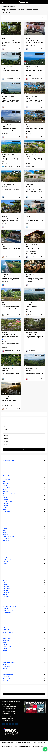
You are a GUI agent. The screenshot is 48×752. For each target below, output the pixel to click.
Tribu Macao (5, 600)
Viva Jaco (5, 563)
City (4, 426)
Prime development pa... (32, 368)
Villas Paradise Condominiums (8, 559)
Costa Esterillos (6, 578)
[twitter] (7, 724)
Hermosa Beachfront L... (8, 124)
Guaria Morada (6, 513)
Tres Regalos (5, 491)
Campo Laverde (6, 608)
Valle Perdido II (6, 629)
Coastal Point (5, 471)
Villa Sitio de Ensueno (7, 672)
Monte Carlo (5, 534)
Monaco (4, 532)
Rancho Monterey (6, 596)
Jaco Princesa (5, 520)
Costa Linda (5, 503)
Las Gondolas (5, 620)
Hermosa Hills (5, 614)
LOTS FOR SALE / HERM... (32, 66)
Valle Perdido (5, 627)
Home (2, 6)
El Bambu (5, 668)
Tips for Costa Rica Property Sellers (9, 708)
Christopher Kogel (31, 350)
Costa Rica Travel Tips (6, 704)
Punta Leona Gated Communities (9, 662)
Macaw (4, 530)
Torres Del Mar (5, 555)
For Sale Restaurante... (31, 274)
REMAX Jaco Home (26, 742)
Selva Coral (5, 546)
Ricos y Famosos (6, 542)
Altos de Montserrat (6, 640)
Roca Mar (5, 598)
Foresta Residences (6, 511)
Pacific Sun (5, 659)
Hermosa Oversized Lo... (8, 154)
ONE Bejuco (5, 594)
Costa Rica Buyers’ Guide (34, 750)
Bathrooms (6, 438)
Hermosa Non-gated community (8, 632)
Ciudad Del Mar (6, 499)
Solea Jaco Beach (6, 485)
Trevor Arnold (30, 48)
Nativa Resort (5, 680)
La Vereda (5, 524)
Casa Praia (5, 497)
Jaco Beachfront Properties (7, 709)
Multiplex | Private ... (7, 332)
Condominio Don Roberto (8, 501)
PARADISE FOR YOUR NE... (8, 96)
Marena (4, 481)
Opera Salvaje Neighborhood (8, 625)
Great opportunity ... (7, 37)
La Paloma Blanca (6, 479)
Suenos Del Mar (6, 549)
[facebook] (3, 724)
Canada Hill (5, 574)
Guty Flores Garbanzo (9, 78)
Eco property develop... (31, 302)
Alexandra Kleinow (8, 166)
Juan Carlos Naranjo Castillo (33, 78)
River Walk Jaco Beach (7, 544)
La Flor (4, 477)
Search (24, 449)
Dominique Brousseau (9, 136)
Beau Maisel (7, 197)
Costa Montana (6, 676)
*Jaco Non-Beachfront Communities (9, 493)
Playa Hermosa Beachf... (32, 244)
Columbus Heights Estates (8, 610)
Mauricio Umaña (8, 48)
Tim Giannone (7, 226)
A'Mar (4, 462)
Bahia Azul (5, 466)
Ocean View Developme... (8, 184)
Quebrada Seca (6, 540)
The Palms (5, 489)
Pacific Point (5, 483)
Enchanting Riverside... (8, 368)
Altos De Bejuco (6, 572)
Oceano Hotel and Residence (8, 536)
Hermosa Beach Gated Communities (9, 606)
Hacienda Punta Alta (7, 678)
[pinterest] (10, 724)
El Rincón (5, 582)
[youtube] (13, 724)
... (3, 43)
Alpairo (4, 664)
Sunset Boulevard (6, 551)
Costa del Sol (5, 576)
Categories (9, 17)
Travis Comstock (31, 136)
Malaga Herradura (6, 656)
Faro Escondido (6, 644)
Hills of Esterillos (6, 586)
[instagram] (16, 724)
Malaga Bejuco (6, 592)
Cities (19, 17)
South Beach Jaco (6, 487)
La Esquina (5, 618)
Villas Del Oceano (6, 602)
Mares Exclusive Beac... (31, 215)
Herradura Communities (7, 638)
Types (3, 17)
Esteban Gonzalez (8, 378)
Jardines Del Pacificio (7, 588)
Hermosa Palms (6, 616)
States (14, 17)
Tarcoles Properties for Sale (7, 720)
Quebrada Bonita (6, 538)
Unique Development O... (32, 332)
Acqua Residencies (6, 464)
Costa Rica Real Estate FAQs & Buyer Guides (11, 701)
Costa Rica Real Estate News (8, 703)
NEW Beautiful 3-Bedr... (31, 184)
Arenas (4, 642)
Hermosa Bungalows (7, 612)
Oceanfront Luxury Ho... (8, 396)
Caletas (4, 568)
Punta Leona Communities (7, 718)
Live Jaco (5, 528)
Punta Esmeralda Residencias (8, 670)
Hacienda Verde (6, 515)
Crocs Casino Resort (7, 473)
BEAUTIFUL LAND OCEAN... (9, 66)
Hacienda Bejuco (6, 584)
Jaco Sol (4, 522)
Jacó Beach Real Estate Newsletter (9, 706)
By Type (5, 423)
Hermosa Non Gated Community (28, 17)
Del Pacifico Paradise (7, 580)
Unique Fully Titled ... (7, 274)
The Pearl (5, 553)
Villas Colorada (6, 557)
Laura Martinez (31, 197)
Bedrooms (6, 435)
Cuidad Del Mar (6, 505)
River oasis (28, 37)
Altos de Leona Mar (6, 666)
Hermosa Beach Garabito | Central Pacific (10, 715)
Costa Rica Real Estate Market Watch (33, 746)
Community (6, 429)
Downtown (5, 509)
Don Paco (5, 507)
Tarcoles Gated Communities (8, 674)
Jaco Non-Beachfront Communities (9, 711)
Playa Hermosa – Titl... (31, 154)
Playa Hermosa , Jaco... (31, 96)
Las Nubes (5, 650)
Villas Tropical (5, 561)
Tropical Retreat (6, 244)
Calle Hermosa (6, 634)
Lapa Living (5, 526)
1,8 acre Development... (8, 302)
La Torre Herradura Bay (7, 646)
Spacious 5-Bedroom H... (8, 215)
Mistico (4, 623)
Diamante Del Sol (6, 475)
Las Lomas (5, 648)
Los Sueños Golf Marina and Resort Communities (12, 654)
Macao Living (5, 590)
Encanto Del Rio (6, 636)
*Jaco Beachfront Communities (8, 460)
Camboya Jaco (6, 495)
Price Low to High (40, 17)
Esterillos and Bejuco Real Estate (8, 713)
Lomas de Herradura (7, 652)
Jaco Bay (5, 518)
